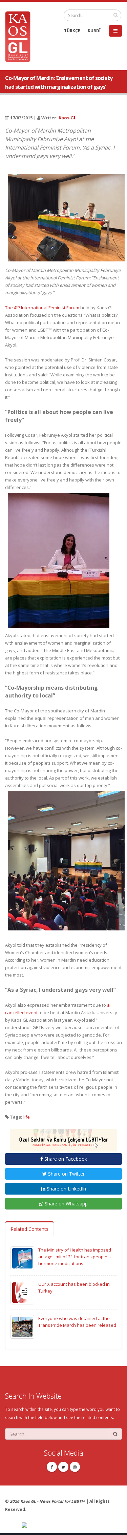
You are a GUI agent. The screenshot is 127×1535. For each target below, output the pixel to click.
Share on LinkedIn (65, 1188)
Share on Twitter (66, 1173)
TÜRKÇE (72, 30)
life (26, 1117)
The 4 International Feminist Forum (42, 307)
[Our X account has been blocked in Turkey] (22, 1292)
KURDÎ (94, 30)
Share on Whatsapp (65, 1203)
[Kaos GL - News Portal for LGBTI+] (20, 36)
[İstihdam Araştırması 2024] (63, 1137)
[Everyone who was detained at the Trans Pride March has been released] (22, 1326)
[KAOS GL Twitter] (63, 1467)
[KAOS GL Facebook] (52, 1467)
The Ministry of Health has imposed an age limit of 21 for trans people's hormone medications (74, 1256)
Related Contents (29, 1229)
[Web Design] (72, 1525)
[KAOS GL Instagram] (75, 1467)
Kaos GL (67, 118)
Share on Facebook (65, 1159)
